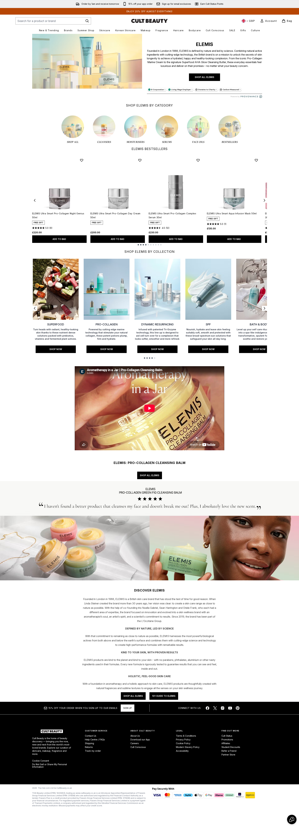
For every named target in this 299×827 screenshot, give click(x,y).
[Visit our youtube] (230, 708)
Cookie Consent (40, 761)
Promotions (227, 739)
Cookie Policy (183, 743)
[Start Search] (87, 20)
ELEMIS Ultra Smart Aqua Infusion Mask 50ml (232, 213)
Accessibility (182, 750)
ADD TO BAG (59, 239)
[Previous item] (34, 200)
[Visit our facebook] (207, 708)
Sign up (127, 708)
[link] (268, 21)
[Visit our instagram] (222, 708)
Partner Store (228, 754)
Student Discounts (230, 747)
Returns (89, 747)
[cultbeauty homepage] (149, 21)
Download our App (140, 739)
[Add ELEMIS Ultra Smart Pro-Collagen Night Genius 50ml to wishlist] (81, 160)
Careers (134, 743)
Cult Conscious (138, 747)
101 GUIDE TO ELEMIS (163, 696)
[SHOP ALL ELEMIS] (87, 67)
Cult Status (226, 735)
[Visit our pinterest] (237, 708)
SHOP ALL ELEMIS (204, 77)
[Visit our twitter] (215, 708)
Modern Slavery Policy (187, 747)
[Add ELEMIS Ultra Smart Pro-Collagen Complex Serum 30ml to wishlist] (198, 160)
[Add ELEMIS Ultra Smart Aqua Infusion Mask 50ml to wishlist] (256, 160)
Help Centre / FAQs (95, 739)
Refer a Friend (228, 750)
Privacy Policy (183, 739)
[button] (291, 819)
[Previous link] (34, 308)
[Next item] (264, 200)
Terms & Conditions (186, 735)
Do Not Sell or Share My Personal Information (49, 765)
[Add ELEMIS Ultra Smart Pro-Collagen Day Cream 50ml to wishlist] (140, 160)
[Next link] (264, 308)
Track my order (93, 750)
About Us (135, 735)
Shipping (89, 743)
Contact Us (90, 735)
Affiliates (225, 743)
